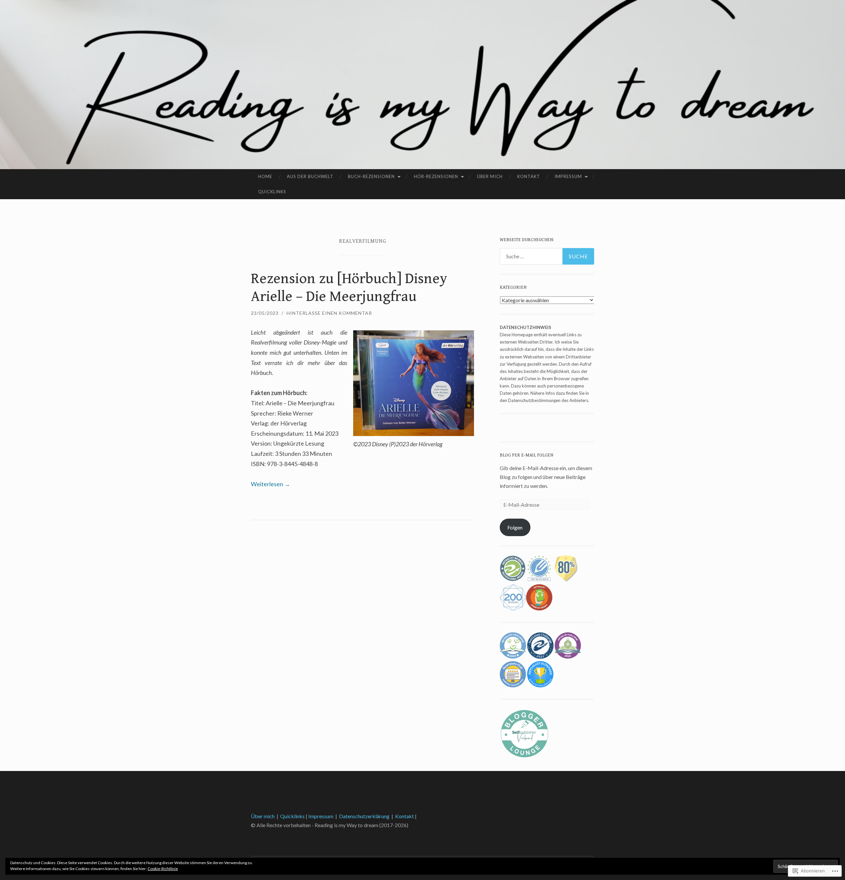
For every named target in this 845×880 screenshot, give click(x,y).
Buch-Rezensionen (371, 176)
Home (265, 176)
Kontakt (528, 176)
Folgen (515, 527)
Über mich (490, 176)
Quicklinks (272, 191)
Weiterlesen (270, 484)
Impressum (568, 176)
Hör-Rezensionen (436, 176)
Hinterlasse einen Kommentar (329, 313)
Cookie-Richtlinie (163, 868)
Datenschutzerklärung (364, 816)
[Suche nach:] (547, 256)
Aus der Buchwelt (310, 176)
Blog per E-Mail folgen (526, 455)
